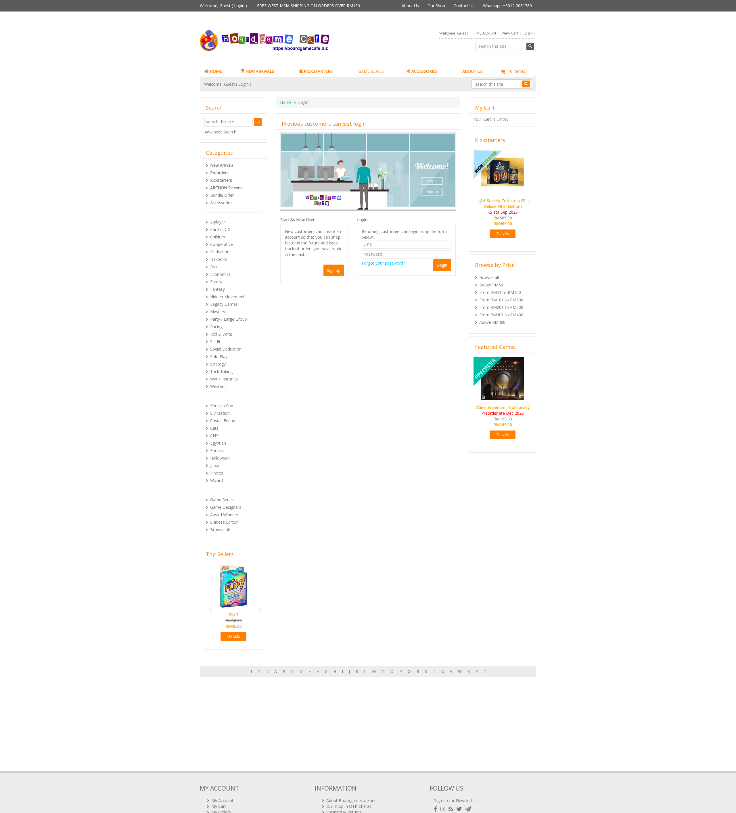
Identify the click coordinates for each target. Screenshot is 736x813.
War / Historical (224, 379)
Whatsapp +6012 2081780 (507, 5)
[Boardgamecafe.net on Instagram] (443, 809)
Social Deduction (225, 349)
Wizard (216, 480)
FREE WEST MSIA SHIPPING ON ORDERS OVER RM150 (308, 5)
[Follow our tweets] (460, 809)
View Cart (510, 33)
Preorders (219, 172)
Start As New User (297, 219)
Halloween (220, 458)
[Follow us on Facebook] (436, 809)
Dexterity (218, 259)
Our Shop (436, 5)
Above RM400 (492, 322)
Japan (215, 465)
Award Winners (224, 514)
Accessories (221, 202)
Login (239, 5)
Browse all (220, 529)
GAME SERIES (371, 71)
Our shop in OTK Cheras (348, 806)
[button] (208, 606)
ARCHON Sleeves (226, 187)
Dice (214, 266)
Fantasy (217, 289)
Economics (220, 274)
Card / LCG (220, 229)
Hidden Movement (227, 296)
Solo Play (218, 356)
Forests (217, 450)
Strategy (218, 364)
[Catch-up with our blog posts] (451, 809)
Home (286, 102)
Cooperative (221, 244)
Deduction (219, 252)
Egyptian (218, 443)
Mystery (217, 311)
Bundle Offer (222, 195)
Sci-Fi (215, 341)
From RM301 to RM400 (501, 314)
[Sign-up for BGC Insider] (468, 809)
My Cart (218, 806)
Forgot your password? (383, 263)
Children (217, 237)
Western (218, 386)
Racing (216, 326)
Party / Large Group (228, 319)
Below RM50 (491, 285)
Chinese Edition (224, 522)
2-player (217, 222)
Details (233, 636)
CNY (214, 435)
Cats (214, 428)
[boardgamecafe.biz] (281, 41)
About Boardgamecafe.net (351, 800)
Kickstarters (221, 180)
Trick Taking (221, 371)
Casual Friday (222, 420)
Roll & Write (221, 334)
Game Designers (225, 507)
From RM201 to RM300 (501, 307)
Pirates (216, 473)
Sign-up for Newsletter (455, 800)
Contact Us (464, 5)
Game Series (222, 499)
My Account (486, 33)
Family (216, 281)
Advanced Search (220, 132)
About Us (410, 5)
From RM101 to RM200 (501, 300)
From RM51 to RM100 (500, 292)
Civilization (220, 413)
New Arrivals (221, 165)
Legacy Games (224, 304)
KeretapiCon (221, 405)
